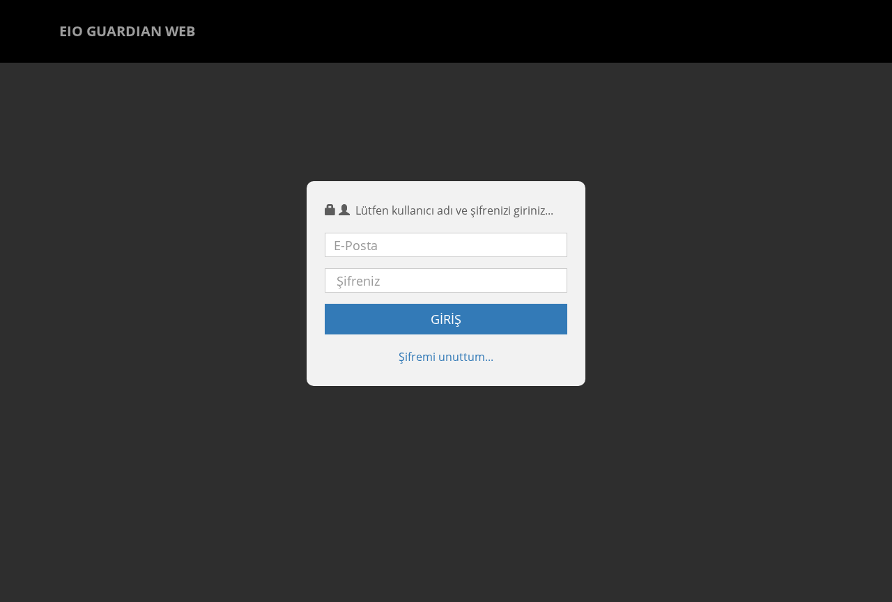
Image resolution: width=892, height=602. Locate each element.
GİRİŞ (446, 319)
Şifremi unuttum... (446, 356)
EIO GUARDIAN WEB (127, 31)
